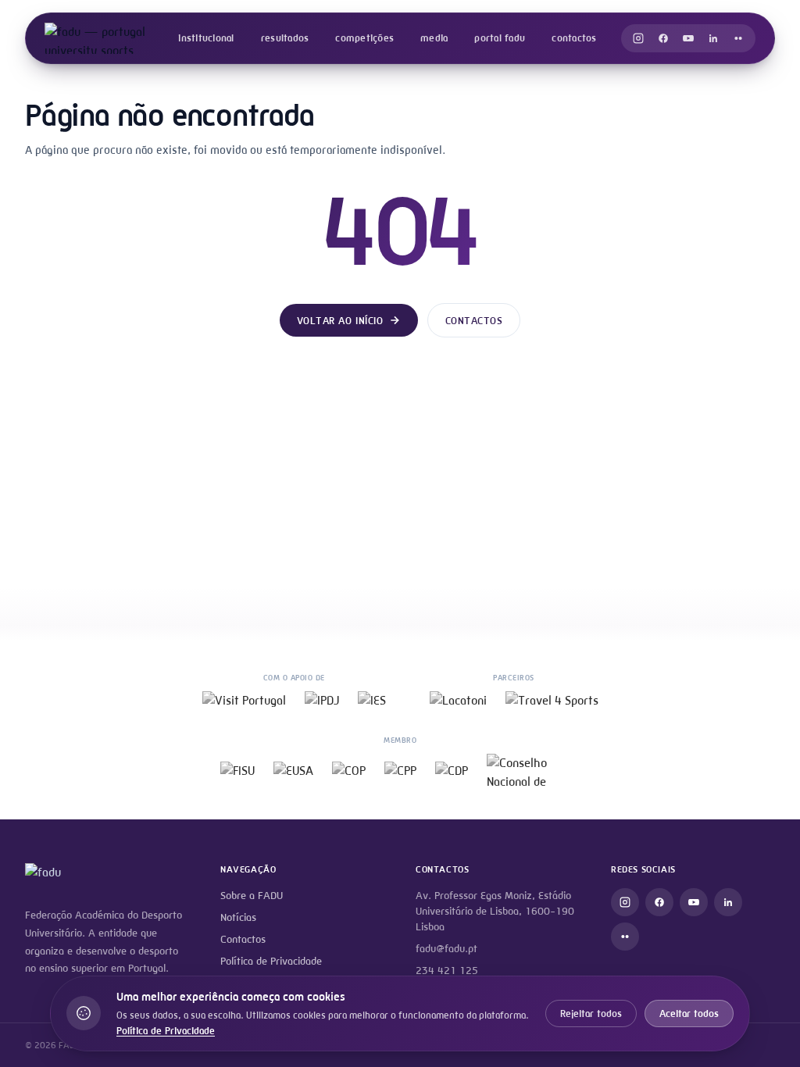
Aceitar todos (689, 1013)
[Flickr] (738, 38)
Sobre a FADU (251, 895)
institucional (206, 38)
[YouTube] (688, 38)
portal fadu (499, 38)
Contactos (474, 320)
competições (364, 38)
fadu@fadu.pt (446, 948)
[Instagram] (638, 38)
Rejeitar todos (591, 1013)
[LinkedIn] (713, 38)
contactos (574, 38)
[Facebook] (663, 38)
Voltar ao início (340, 320)
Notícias (238, 917)
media (434, 38)
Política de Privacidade (271, 961)
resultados (285, 38)
